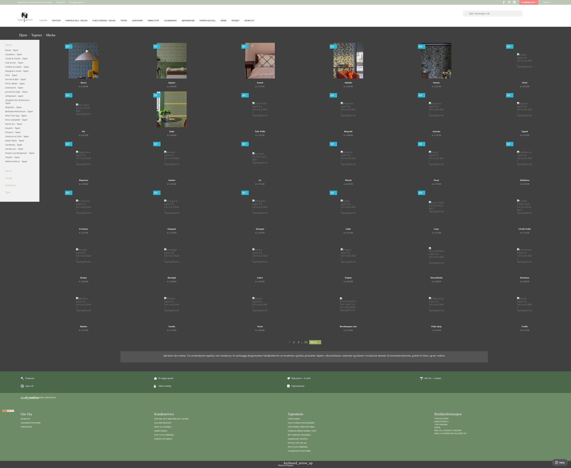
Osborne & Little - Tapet (17, 136)
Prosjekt (236, 20)
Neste (315, 342)
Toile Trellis (260, 131)
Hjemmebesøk (188, 20)
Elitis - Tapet (11, 75)
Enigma (348, 278)
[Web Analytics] (8, 410)
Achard (260, 83)
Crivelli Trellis (525, 229)
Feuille (525, 326)
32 (306, 342)
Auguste (171, 83)
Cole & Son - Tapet (14, 62)
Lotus (436, 229)
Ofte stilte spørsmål (164, 435)
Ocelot (260, 326)
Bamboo (83, 326)
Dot (83, 131)
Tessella (171, 326)
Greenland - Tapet (14, 87)
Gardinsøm (137, 20)
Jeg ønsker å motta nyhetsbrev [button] (38, 397)
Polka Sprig (436, 326)
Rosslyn (83, 278)
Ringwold (348, 131)
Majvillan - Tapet (13, 107)
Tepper (124, 20)
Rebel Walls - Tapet (14, 140)
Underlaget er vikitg (298, 439)
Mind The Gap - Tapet (16, 115)
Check (524, 83)
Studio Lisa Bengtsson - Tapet (19, 153)
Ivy (260, 180)
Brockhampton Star (348, 326)
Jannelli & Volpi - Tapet (16, 91)
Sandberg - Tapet (13, 144)
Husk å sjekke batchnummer (301, 423)
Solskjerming (170, 20)
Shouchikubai (436, 278)
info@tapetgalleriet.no (454, 433)
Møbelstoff (153, 20)
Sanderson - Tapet (14, 148)
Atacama (436, 131)
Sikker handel (160, 431)
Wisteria (348, 180)
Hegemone (83, 180)
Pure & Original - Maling (104, 20)
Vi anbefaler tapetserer (299, 451)
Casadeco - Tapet (13, 54)
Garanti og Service (163, 439)
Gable (348, 229)
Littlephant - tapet (14, 96)
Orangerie (171, 229)
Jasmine (171, 180)
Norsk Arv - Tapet (13, 124)
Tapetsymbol (294, 419)
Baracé (84, 83)
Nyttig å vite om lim (297, 443)
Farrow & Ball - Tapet (15, 79)
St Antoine (83, 229)
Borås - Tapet (11, 50)
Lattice (260, 278)
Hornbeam (524, 278)
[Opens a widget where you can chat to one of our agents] (560, 463)
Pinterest (509, 2)
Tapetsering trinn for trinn (301, 427)
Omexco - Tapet (13, 132)
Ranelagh (172, 278)
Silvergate (260, 229)
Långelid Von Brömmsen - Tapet (18, 102)
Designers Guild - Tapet (16, 71)
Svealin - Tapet (12, 157)
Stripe (171, 131)
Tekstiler (56, 20)
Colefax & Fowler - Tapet (17, 66)
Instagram (514, 2)
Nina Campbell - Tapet (16, 119)
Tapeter (43, 20)
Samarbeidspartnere (31, 423)
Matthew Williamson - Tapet (19, 111)
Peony (436, 180)
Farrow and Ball (208, 20)
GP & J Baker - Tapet (15, 83)
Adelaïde (348, 83)
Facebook (503, 2)
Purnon (436, 83)
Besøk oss (249, 20)
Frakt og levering (162, 427)
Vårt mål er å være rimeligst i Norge (171, 419)
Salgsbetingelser (162, 423)
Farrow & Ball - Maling (76, 20)
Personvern (26, 427)
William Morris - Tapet (16, 161)
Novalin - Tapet (12, 128)
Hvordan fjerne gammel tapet (302, 431)
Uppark (524, 131)
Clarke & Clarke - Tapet (16, 58)
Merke (223, 20)
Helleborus (524, 180)
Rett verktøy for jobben (299, 435)
